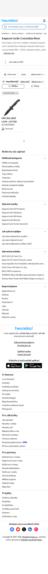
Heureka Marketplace (11, 468)
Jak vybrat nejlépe (11, 231)
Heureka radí (7, 427)
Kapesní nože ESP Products (13, 209)
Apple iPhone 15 (8, 291)
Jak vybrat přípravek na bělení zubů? (17, 243)
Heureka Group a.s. (30, 537)
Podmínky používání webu (31, 539)
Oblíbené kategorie (12, 158)
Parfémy (5, 294)
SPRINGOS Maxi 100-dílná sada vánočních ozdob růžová (24, 275)
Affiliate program (9, 479)
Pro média (6, 394)
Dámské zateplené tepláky (13, 185)
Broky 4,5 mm (7, 189)
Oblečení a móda (8, 317)
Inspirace (6, 512)
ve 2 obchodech (8, 124)
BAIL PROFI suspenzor (11, 271)
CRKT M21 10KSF (8, 118)
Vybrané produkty (11, 251)
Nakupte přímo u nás (10, 431)
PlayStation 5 (7, 302)
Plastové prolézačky (10, 192)
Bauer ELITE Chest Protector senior (17, 260)
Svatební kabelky (9, 196)
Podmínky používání (10, 386)
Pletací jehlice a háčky (11, 166)
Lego (4, 306)
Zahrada (5, 309)
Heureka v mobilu (9, 423)
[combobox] (24, 26)
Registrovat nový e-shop (12, 460)
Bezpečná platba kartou (12, 442)
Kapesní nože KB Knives (12, 216)
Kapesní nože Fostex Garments (15, 223)
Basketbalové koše (10, 170)
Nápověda (6, 486)
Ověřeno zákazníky (10, 497)
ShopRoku (6, 501)
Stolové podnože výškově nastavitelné (18, 181)
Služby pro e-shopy (10, 464)
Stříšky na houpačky (10, 163)
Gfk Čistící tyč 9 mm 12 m (12, 256)
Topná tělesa (7, 174)
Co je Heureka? (8, 379)
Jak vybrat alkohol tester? (12, 240)
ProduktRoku (7, 505)
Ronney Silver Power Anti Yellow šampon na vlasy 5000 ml (24, 278)
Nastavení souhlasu (10, 435)
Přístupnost (7, 409)
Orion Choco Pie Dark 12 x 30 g (14, 267)
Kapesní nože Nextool (11, 220)
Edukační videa (8, 483)
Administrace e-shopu (11, 457)
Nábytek (5, 313)
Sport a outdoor (18, 33)
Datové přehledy (9, 475)
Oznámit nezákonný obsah (13, 405)
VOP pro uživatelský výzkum (13, 446)
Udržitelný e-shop (9, 516)
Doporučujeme (9, 286)
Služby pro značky (9, 472)
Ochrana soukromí (9, 438)
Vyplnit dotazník (24, 354)
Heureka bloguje (9, 398)
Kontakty (6, 383)
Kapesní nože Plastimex (12, 212)
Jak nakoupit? (7, 420)
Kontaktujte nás (24, 345)
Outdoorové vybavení (34, 33)
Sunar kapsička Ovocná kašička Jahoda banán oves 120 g (24, 263)
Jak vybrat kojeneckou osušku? (15, 236)
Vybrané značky (10, 204)
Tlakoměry (6, 177)
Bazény (5, 298)
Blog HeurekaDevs (10, 401)
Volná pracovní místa (10, 390)
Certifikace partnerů (10, 509)
